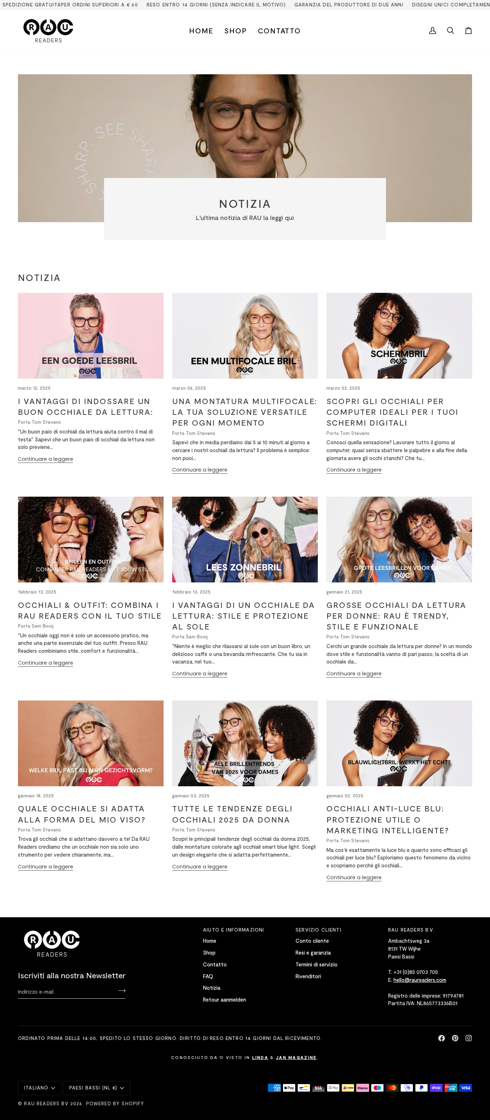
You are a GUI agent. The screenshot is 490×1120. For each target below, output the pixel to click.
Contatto (215, 964)
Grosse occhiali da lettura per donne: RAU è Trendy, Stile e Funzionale (396, 615)
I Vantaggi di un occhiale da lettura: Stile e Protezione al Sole (243, 615)
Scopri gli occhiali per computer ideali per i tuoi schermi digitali (392, 411)
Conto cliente (312, 940)
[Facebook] (441, 1038)
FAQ (208, 976)
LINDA (260, 1057)
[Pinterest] (455, 1038)
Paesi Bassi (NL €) (93, 1088)
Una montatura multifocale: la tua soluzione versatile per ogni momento (244, 411)
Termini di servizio (317, 964)
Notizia (211, 987)
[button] (235, 30)
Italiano (36, 1088)
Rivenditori (308, 976)
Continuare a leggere (45, 459)
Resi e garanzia (313, 952)
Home (209, 940)
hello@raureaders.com (420, 979)
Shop (209, 952)
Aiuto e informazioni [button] (233, 930)
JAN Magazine (296, 1057)
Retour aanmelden (224, 999)
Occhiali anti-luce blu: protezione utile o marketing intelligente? (387, 819)
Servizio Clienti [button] (318, 930)
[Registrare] (120, 990)
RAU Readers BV (46, 1103)
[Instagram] (469, 1038)
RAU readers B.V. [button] (411, 930)
